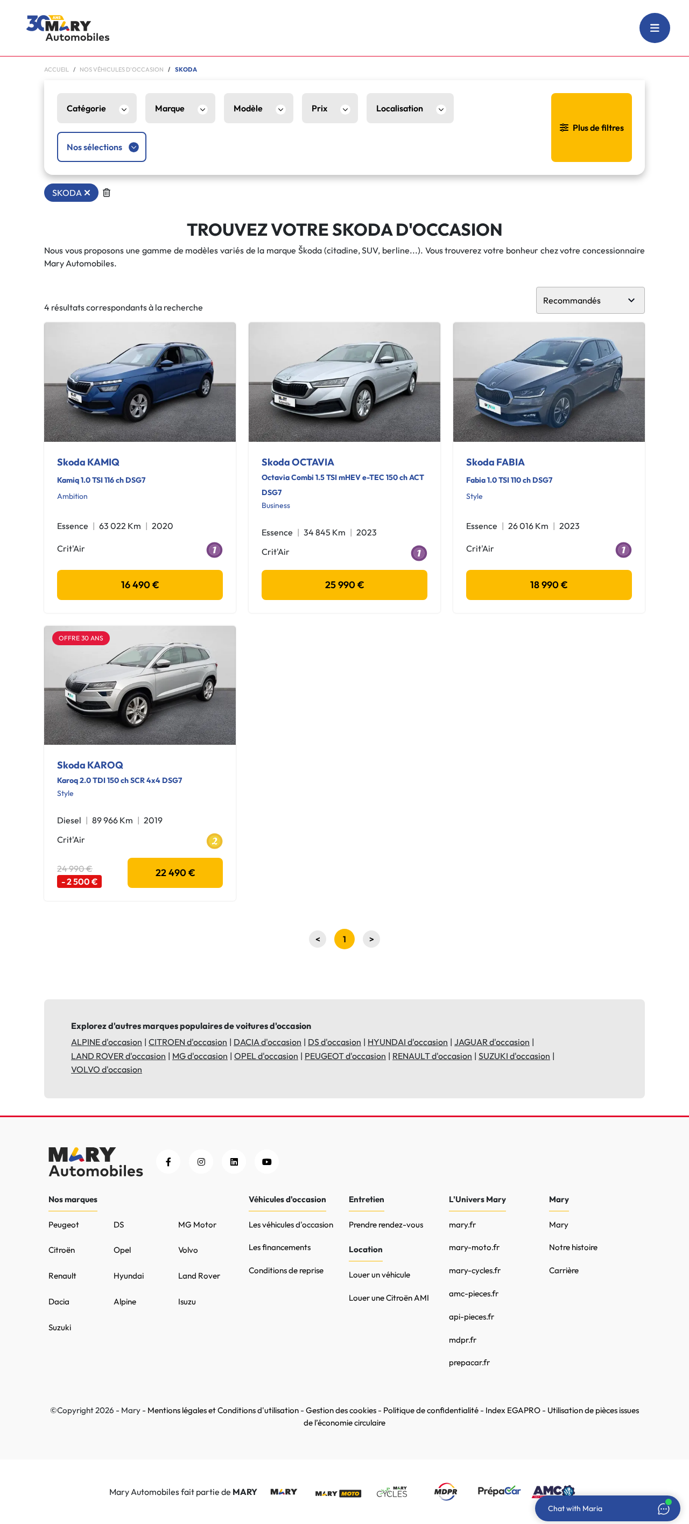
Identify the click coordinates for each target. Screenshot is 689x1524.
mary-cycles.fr (475, 1270)
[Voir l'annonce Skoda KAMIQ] (140, 381)
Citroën (61, 1250)
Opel (122, 1250)
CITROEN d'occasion (188, 1041)
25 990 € (344, 584)
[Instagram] (201, 1161)
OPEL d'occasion (266, 1055)
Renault (62, 1276)
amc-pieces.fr (473, 1293)
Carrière (564, 1270)
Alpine (125, 1301)
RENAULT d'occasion (432, 1055)
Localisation (399, 108)
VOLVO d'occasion (106, 1069)
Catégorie (86, 108)
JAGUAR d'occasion (492, 1041)
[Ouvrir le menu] (654, 28)
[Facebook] (168, 1161)
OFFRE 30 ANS (81, 638)
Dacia (58, 1301)
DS (119, 1224)
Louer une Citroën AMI (389, 1298)
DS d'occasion (334, 1041)
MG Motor (197, 1224)
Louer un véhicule (379, 1274)
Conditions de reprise (286, 1270)
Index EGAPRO (513, 1410)
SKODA (67, 192)
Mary (558, 1224)
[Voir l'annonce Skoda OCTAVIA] (344, 381)
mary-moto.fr (474, 1247)
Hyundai (129, 1276)
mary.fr (462, 1224)
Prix (319, 108)
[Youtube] (267, 1161)
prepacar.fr (469, 1362)
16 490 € (140, 584)
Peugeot (63, 1224)
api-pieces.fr (471, 1316)
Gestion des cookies (341, 1410)
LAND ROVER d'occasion (118, 1055)
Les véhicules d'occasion (291, 1224)
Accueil (56, 69)
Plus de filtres (598, 127)
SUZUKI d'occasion (514, 1055)
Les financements (280, 1247)
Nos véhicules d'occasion (122, 69)
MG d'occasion (200, 1055)
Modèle (248, 108)
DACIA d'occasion (267, 1041)
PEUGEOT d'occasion (345, 1055)
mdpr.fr (462, 1340)
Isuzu (187, 1301)
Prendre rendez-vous (386, 1224)
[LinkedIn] (234, 1161)
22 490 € (175, 872)
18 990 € (549, 584)
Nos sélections (94, 147)
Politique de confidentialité (431, 1410)
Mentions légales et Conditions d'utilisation (223, 1410)
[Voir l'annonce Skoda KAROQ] (140, 685)
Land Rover (199, 1276)
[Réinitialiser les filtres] (106, 192)
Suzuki (59, 1327)
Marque (170, 108)
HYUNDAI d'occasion (408, 1041)
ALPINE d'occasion (106, 1041)
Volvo (188, 1250)
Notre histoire (573, 1247)
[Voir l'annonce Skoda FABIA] (549, 381)
